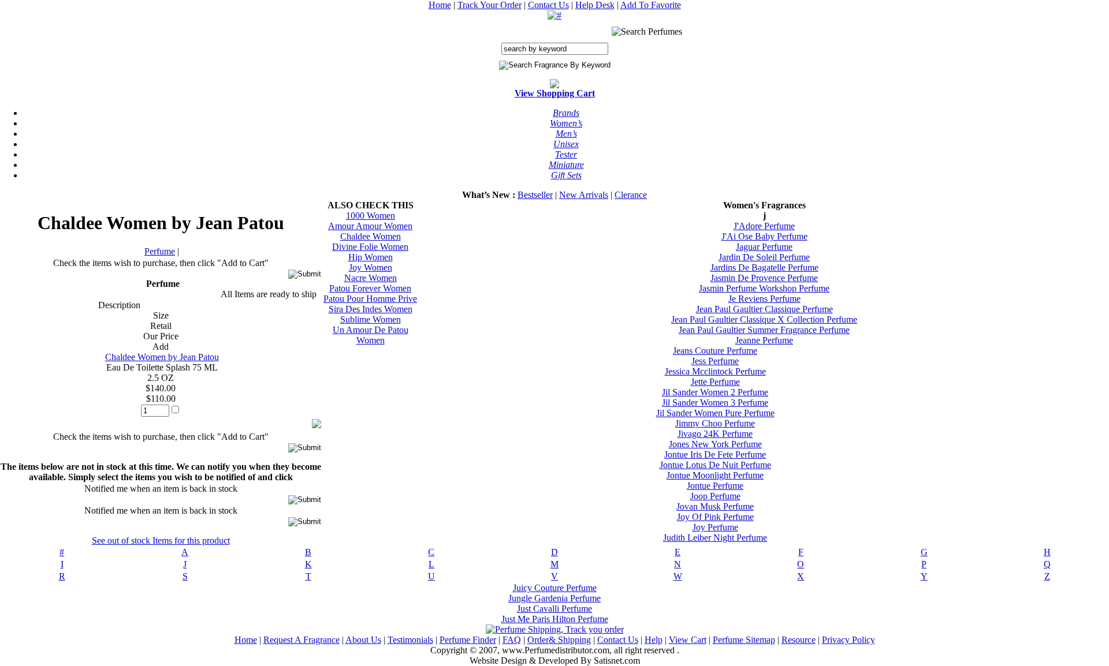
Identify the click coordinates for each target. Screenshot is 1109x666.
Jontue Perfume (715, 486)
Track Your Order (489, 5)
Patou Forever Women (370, 288)
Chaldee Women (370, 236)
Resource (798, 640)
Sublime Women (370, 319)
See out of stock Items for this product (161, 540)
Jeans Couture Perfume (715, 351)
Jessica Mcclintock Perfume (715, 371)
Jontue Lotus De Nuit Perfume (715, 465)
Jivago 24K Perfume (715, 434)
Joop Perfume (715, 496)
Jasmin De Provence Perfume (764, 278)
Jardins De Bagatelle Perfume (764, 267)
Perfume (159, 251)
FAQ (512, 640)
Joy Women (370, 267)
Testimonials (410, 640)
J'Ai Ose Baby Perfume (764, 236)
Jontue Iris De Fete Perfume (715, 454)
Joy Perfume (715, 527)
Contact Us (548, 5)
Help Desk (595, 5)
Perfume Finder (468, 640)
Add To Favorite (650, 5)
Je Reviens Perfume (764, 299)
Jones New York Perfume (715, 444)
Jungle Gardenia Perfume (554, 598)
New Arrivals (583, 195)
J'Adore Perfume (764, 226)
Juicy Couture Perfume (555, 588)
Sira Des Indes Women (370, 309)
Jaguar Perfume (764, 247)
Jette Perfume (715, 382)
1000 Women (370, 215)
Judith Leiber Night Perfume (715, 537)
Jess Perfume (715, 361)
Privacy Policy (848, 640)
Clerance (631, 195)
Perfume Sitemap (744, 640)
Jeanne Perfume (764, 340)
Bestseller (535, 195)
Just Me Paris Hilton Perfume (554, 619)
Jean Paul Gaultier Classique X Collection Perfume (764, 319)
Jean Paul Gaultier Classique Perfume (764, 309)
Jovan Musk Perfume (715, 506)
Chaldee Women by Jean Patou (162, 357)
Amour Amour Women (370, 226)
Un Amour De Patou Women (370, 335)
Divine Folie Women (370, 247)
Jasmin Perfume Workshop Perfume (764, 288)
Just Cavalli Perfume (554, 608)
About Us (363, 640)
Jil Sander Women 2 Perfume (715, 392)
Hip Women (370, 257)
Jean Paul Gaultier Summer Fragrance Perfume (764, 330)
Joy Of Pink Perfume (715, 517)
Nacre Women (370, 278)
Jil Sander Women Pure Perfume (715, 413)
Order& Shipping (559, 640)
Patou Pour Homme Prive (370, 299)
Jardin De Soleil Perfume (764, 257)
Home (440, 5)
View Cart (687, 640)
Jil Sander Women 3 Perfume (715, 402)
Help (654, 640)
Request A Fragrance (301, 640)
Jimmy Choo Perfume (715, 423)
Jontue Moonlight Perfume (715, 475)
